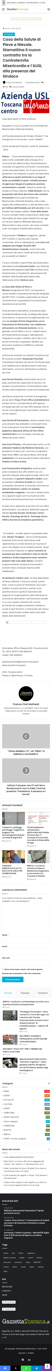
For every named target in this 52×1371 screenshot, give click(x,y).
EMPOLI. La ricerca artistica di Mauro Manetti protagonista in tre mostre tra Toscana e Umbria (38, 870)
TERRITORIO (9, 1113)
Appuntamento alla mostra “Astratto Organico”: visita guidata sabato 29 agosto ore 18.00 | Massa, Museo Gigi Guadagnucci (33, 1065)
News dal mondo (11, 1149)
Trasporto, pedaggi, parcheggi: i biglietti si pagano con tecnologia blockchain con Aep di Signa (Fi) (13, 832)
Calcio (21, 1253)
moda (28, 1262)
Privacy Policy (10, 1302)
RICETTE (7, 1130)
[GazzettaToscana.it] (17, 9)
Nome (5, 935)
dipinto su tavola (9, 1258)
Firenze (39, 1258)
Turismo (40, 1267)
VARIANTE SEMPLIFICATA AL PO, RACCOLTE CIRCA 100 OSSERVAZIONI (12, 869)
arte (13, 1253)
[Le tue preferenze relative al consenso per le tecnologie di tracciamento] (47, 1366)
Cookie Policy (9, 1309)
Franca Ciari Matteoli (14, 82)
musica (6, 1267)
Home (7, 28)
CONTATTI (6, 1291)
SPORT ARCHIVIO (11, 1117)
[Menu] (3, 10)
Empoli (21, 1258)
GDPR (4, 1295)
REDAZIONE (7, 1287)
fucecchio (7, 1262)
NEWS (6, 1091)
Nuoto (15, 1267)
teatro (31, 1267)
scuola (23, 1267)
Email (5, 946)
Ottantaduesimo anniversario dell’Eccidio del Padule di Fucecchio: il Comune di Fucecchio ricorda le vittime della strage (38, 835)
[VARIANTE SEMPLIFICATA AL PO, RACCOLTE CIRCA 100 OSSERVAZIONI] (13, 856)
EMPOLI (7, 1134)
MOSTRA (37, 1262)
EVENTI (7, 1095)
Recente (8, 993)
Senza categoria (11, 1121)
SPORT (7, 1108)
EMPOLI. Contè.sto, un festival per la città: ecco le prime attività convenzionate (26, 1003)
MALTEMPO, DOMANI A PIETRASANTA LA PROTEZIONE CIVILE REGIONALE (33, 1039)
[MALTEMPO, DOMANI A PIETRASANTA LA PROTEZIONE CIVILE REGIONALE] (10, 1040)
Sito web (6, 958)
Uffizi (5, 1271)
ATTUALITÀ (16, 28)
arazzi (5, 1253)
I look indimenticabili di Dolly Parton (19, 1157)
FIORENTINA (9, 1126)
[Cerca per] (48, 10)
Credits (31, 1353)
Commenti (43, 993)
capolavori (31, 1253)
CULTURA (8, 1104)
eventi (30, 1258)
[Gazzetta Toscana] (26, 18)
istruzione (18, 1262)
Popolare (25, 993)
